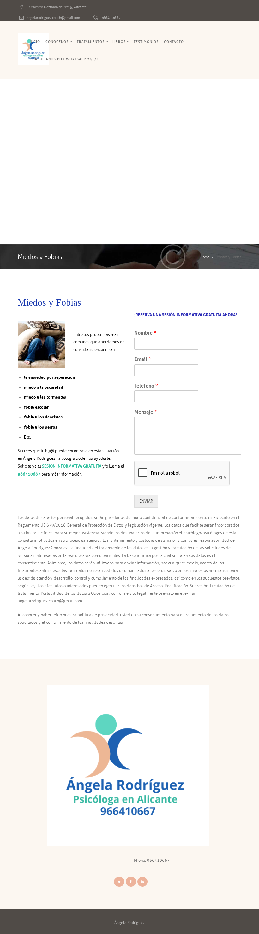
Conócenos (57, 41)
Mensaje (145, 412)
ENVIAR (146, 501)
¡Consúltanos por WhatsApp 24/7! (63, 59)
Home (204, 257)
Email (142, 359)
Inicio (34, 41)
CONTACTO (174, 41)
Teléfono (146, 385)
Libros (119, 41)
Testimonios (146, 41)
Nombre (145, 333)
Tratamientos (91, 41)
